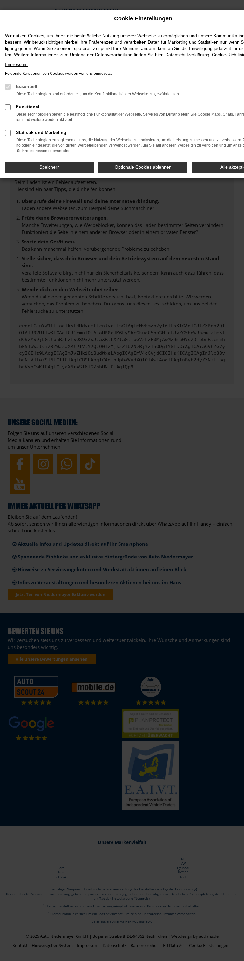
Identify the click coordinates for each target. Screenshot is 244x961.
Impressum (16, 64)
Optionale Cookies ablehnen (143, 167)
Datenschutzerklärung (187, 54)
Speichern (49, 167)
